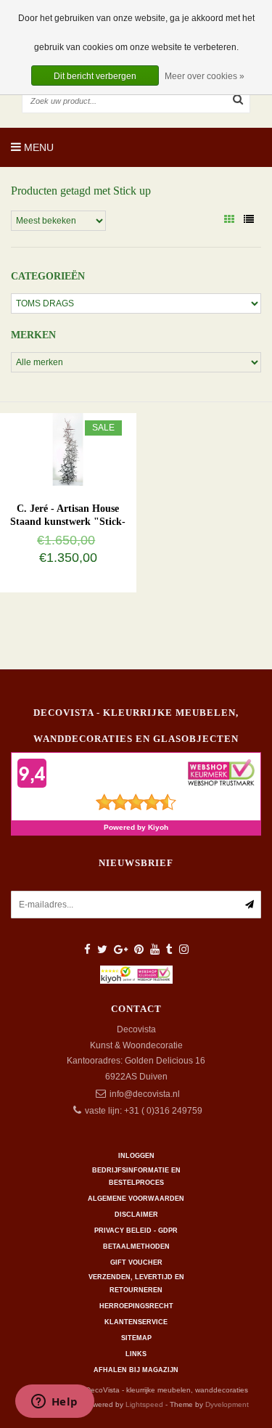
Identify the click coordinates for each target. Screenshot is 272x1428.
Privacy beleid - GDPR (136, 1230)
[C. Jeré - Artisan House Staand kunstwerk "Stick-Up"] (67, 449)
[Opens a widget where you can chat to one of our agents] (54, 1402)
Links (136, 1354)
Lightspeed (144, 1404)
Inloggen (136, 1155)
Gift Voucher (136, 1262)
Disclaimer (136, 1214)
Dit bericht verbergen (95, 76)
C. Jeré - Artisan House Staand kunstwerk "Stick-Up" (67, 521)
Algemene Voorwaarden (136, 1198)
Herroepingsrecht (136, 1306)
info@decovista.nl (145, 1094)
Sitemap (136, 1338)
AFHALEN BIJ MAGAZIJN (136, 1370)
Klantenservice (136, 1322)
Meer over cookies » (204, 76)
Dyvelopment (227, 1404)
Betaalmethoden (136, 1246)
